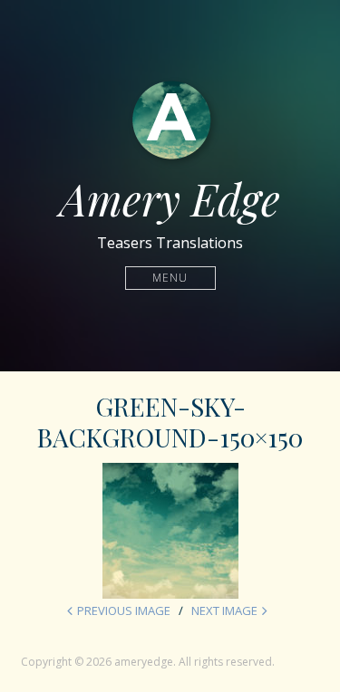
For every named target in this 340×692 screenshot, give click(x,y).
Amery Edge (170, 198)
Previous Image (123, 610)
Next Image (224, 610)
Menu (170, 277)
